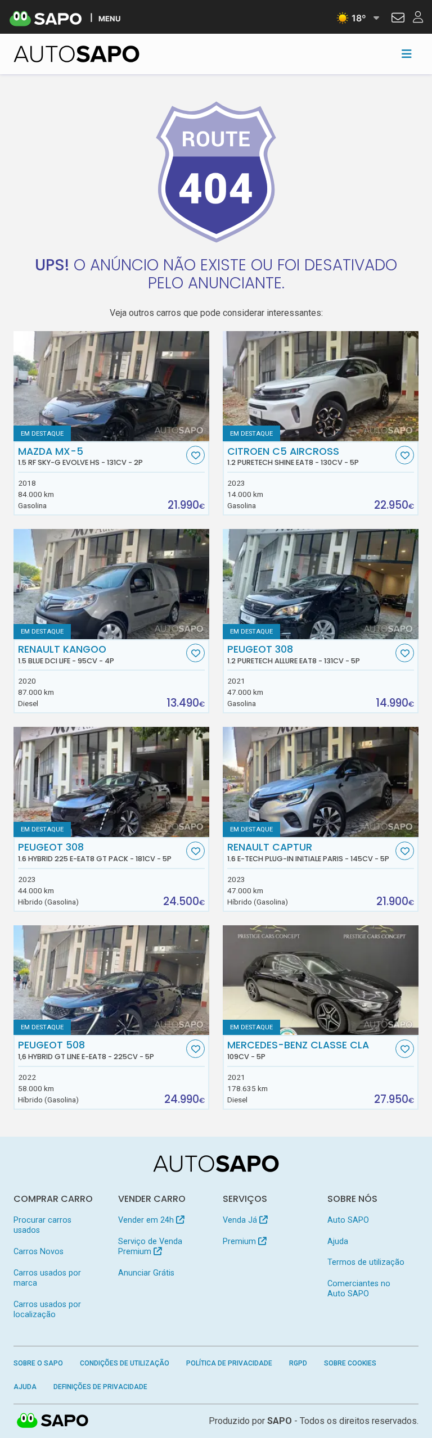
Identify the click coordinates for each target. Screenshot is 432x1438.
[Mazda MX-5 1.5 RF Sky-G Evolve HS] (111, 386)
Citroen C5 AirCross (293, 456)
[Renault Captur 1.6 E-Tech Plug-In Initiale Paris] (320, 782)
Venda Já (241, 1220)
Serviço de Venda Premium (150, 1246)
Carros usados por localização (47, 1309)
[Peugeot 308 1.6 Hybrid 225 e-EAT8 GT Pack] (111, 782)
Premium (240, 1241)
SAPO (53, 1421)
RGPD (298, 1363)
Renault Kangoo (66, 654)
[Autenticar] (398, 19)
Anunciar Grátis (146, 1273)
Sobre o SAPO (38, 1363)
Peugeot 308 (293, 654)
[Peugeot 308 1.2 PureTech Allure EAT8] (320, 584)
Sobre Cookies (350, 1363)
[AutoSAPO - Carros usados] (77, 53)
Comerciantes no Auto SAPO (358, 1289)
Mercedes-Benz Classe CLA (298, 1050)
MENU (109, 18)
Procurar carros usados (42, 1225)
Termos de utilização (365, 1262)
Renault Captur (308, 852)
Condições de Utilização (124, 1363)
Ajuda (337, 1241)
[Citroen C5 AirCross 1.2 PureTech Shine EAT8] (320, 386)
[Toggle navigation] (406, 54)
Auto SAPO (348, 1220)
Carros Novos (39, 1251)
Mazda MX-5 (80, 456)
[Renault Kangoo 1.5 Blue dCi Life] (111, 584)
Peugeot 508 (86, 1050)
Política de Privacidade (229, 1363)
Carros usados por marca (47, 1278)
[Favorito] (195, 455)
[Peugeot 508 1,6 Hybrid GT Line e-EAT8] (111, 980)
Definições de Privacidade (100, 1387)
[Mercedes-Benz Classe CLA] (320, 980)
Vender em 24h (147, 1220)
